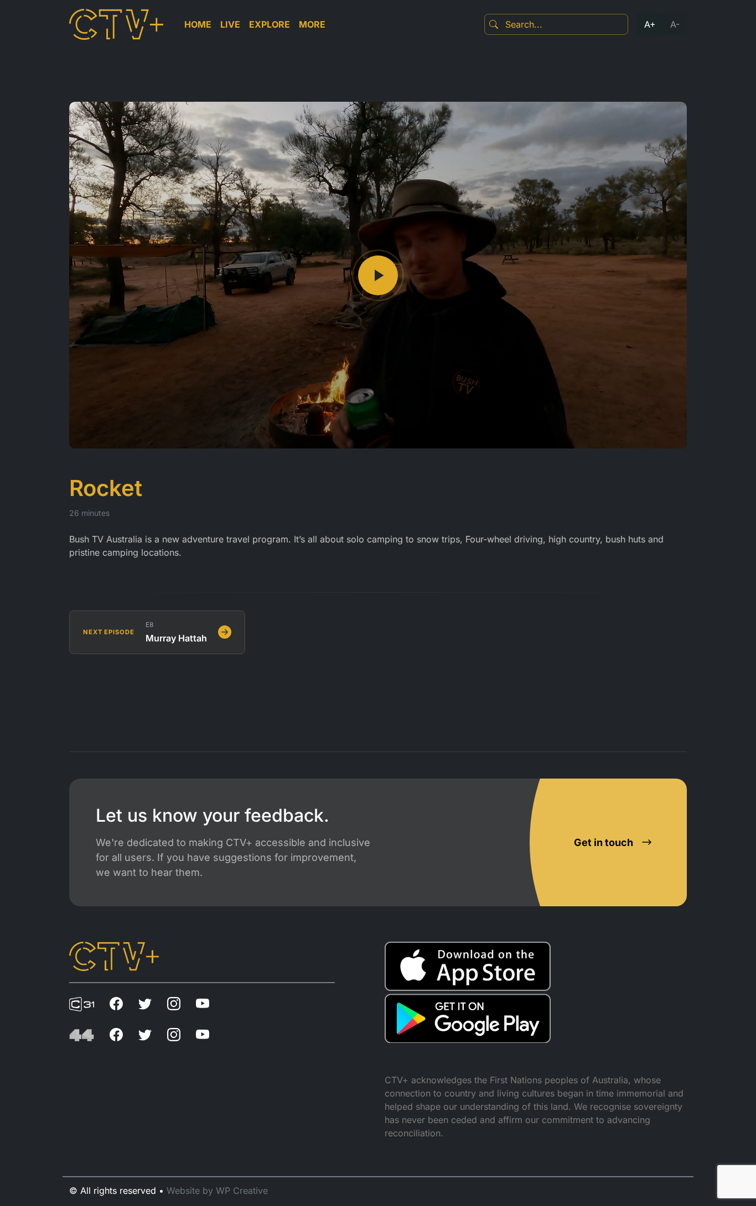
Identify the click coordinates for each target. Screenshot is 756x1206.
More (312, 24)
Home (197, 24)
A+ (650, 24)
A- (675, 24)
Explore (269, 24)
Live (230, 24)
